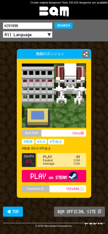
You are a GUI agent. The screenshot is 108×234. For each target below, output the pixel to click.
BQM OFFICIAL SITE (77, 211)
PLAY (49, 176)
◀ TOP (13, 211)
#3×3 (41, 142)
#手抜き (56, 142)
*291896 (72, 189)
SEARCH (63, 25)
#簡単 (28, 142)
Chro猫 (78, 133)
